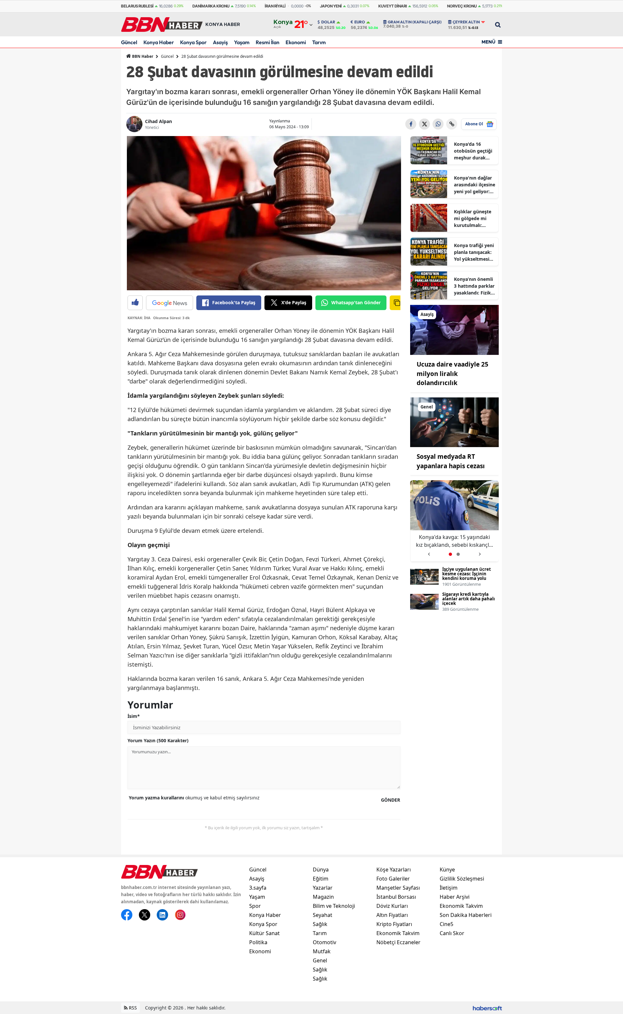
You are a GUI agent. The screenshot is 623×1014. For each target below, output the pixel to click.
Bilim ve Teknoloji (334, 905)
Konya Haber (158, 42)
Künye (447, 869)
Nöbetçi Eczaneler (398, 942)
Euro (359, 22)
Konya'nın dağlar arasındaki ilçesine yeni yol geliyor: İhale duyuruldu (474, 185)
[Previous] (429, 552)
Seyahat (322, 915)
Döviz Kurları (392, 905)
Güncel (129, 42)
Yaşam (242, 42)
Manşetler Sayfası (398, 887)
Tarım (319, 42)
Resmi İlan (267, 42)
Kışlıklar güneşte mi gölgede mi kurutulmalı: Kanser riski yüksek (472, 218)
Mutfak (322, 951)
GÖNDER (390, 800)
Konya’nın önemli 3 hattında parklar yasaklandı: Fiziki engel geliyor (474, 286)
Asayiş (220, 42)
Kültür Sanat (264, 933)
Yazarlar (323, 887)
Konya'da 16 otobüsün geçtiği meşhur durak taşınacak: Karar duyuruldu (473, 151)
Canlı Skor (452, 933)
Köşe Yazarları (393, 869)
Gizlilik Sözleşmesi (462, 878)
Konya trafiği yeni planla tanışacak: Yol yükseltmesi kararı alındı (474, 252)
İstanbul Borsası (396, 896)
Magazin (323, 896)
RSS (132, 1008)
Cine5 (446, 924)
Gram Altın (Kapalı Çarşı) (415, 22)
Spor (255, 905)
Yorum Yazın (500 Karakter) (158, 740)
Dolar (328, 22)
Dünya (321, 869)
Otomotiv (324, 942)
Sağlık (320, 924)
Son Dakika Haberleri (466, 915)
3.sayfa (257, 887)
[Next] (480, 552)
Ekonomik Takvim (398, 933)
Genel (320, 960)
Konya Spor (193, 42)
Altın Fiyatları (392, 915)
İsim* (134, 716)
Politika (258, 942)
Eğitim (320, 878)
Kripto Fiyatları (394, 924)
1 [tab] (450, 554)
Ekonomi (296, 42)
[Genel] (454, 421)
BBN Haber (142, 56)
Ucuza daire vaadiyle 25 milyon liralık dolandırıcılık (452, 373)
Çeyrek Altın (466, 22)
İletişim (449, 887)
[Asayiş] (454, 329)
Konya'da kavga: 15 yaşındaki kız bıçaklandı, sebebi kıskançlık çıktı (442, 541)
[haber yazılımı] (487, 1007)
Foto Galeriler (393, 878)
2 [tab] (458, 554)
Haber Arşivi (455, 896)
